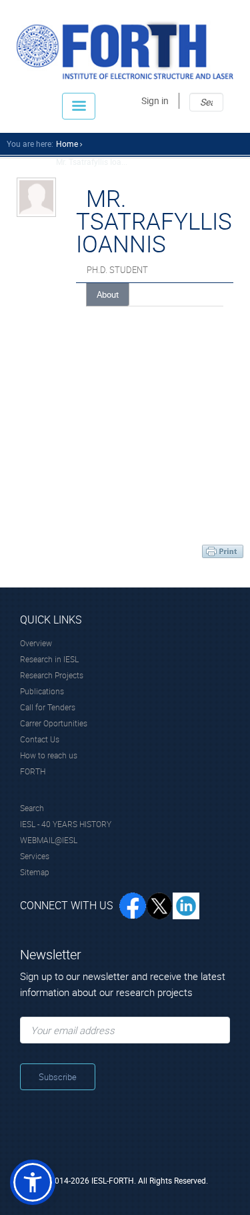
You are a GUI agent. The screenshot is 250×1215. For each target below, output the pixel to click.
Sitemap (34, 872)
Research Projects (51, 675)
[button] (32, 1182)
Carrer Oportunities (53, 723)
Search (32, 807)
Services (34, 855)
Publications (42, 691)
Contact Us (39, 739)
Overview (36, 643)
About (108, 294)
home (67, 143)
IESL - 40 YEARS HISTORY (65, 823)
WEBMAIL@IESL (48, 839)
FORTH (32, 771)
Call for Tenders (47, 707)
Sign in (155, 100)
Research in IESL (49, 659)
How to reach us (48, 755)
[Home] (125, 49)
